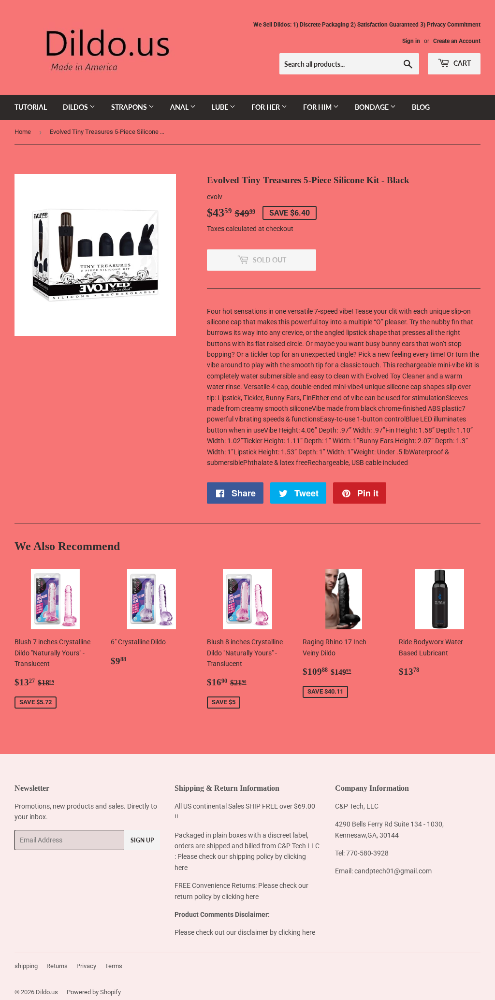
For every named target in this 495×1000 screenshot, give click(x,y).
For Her (266, 107)
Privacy (86, 966)
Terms (113, 966)
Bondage (372, 107)
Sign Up (142, 840)
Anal (180, 107)
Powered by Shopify (94, 992)
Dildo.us (47, 992)
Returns (57, 966)
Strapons (129, 107)
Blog (421, 107)
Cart (461, 63)
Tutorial (31, 107)
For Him (318, 107)
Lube (221, 107)
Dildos (76, 107)
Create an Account (456, 41)
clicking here (240, 896)
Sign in (411, 41)
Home (23, 131)
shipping (26, 966)
